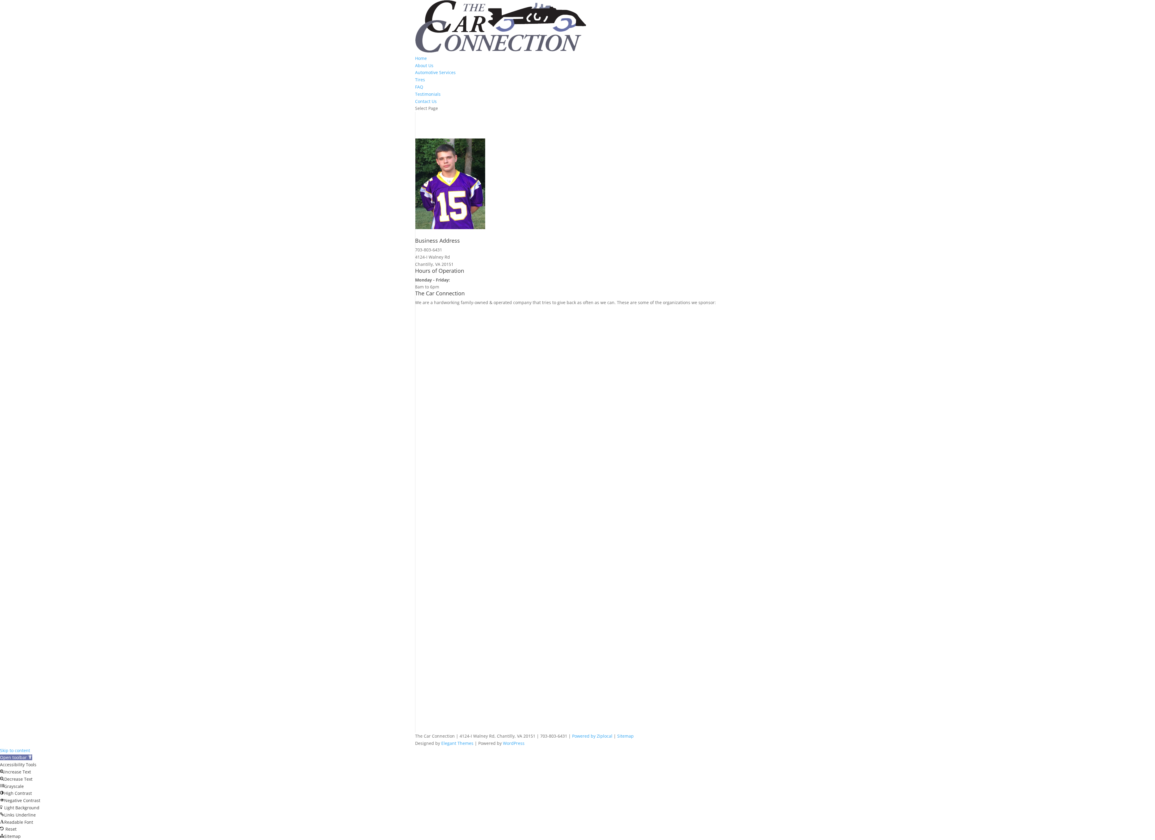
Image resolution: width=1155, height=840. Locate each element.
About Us (424, 65)
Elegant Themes (457, 743)
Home (421, 58)
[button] (16, 757)
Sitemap (625, 736)
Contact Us (426, 101)
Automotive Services (435, 72)
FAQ (419, 87)
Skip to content (15, 750)
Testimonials (428, 94)
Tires (420, 79)
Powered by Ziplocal (592, 736)
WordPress (514, 743)
